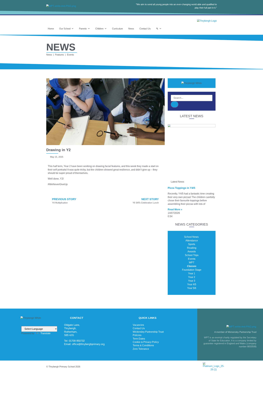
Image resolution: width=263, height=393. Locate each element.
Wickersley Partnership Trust (148, 332)
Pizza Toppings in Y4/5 (181, 188)
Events (191, 259)
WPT (191, 262)
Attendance (192, 240)
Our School (64, 28)
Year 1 (191, 273)
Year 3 (191, 280)
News (131, 28)
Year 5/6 (191, 288)
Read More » (175, 209)
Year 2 (191, 277)
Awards (192, 251)
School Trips (191, 255)
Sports (191, 244)
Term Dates (139, 338)
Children (99, 28)
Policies (137, 335)
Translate (45, 333)
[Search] (158, 29)
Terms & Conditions (143, 345)
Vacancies (138, 325)
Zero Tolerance (141, 349)
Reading (191, 248)
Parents (83, 28)
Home (51, 28)
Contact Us (145, 28)
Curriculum (117, 28)
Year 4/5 (191, 284)
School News (191, 237)
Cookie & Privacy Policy (146, 342)
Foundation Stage (191, 270)
